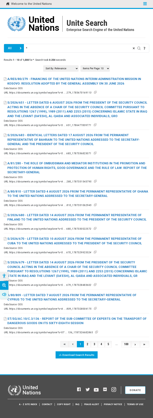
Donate (135, 390)
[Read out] (4, 294)
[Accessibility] (4, 276)
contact (47, 404)
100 (126, 344)
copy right (64, 404)
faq (77, 404)
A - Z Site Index (28, 404)
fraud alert (91, 404)
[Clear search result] (133, 48)
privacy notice (113, 404)
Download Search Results (78, 354)
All (10, 48)
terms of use (135, 404)
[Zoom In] (4, 285)
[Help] (144, 48)
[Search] (139, 48)
